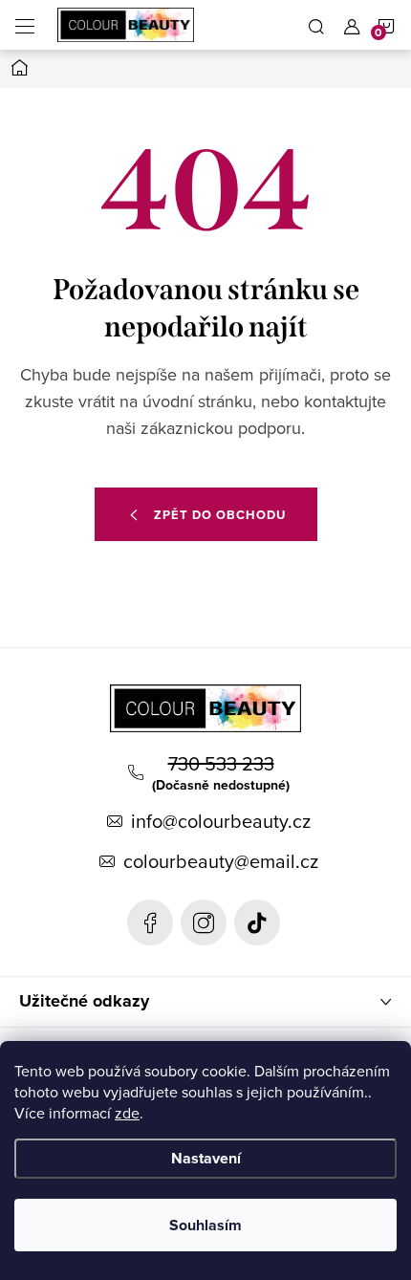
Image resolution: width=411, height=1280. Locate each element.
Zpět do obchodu (220, 515)
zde (127, 1112)
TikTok (257, 922)
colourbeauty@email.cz (220, 861)
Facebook (150, 922)
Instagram (204, 922)
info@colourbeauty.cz (221, 821)
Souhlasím (205, 1225)
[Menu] (25, 25)
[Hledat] (316, 25)
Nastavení (206, 1158)
